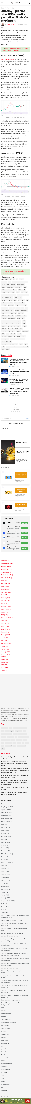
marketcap (11, 315)
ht (13, 308)
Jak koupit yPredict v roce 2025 (9, 968)
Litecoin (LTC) (5, 603)
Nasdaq (4, 318)
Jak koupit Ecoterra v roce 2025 (10, 936)
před (25, 739)
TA (15, 334)
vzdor (19, 347)
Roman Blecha (10, 24)
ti (14, 336)
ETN (17, 305)
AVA (18, 282)
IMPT (2, 1087)
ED (27, 300)
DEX (15, 297)
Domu (2, 8)
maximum (18, 315)
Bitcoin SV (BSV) (5, 583)
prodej (19, 326)
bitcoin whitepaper (6, 1013)
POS (24, 323)
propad (24, 326)
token (18, 336)
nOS (23, 318)
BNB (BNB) (4, 580)
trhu (15, 339)
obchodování (11, 321)
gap (21, 305)
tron (23, 339)
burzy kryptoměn (5, 1028)
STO (3, 334)
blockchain (10, 287)
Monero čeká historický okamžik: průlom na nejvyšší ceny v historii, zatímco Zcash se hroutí (14, 764)
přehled (4, 326)
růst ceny (4, 331)
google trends (5, 1043)
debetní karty (8, 297)
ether (23, 302)
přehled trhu (11, 326)
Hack (6, 308)
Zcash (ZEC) (4, 670)
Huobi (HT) (4, 595)
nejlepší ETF (4, 1058)
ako (3, 728)
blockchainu (18, 287)
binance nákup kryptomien (8, 1022)
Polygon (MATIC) (6, 606)
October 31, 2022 (14, 375)
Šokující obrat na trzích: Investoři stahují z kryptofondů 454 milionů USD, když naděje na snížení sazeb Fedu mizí (15, 770)
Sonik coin (4, 1075)
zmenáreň (4, 1066)
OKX (8, 541)
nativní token (11, 318)
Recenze (17, 522)
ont (3, 323)
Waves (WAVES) (5, 652)
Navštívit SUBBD (21, 504)
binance (13, 284)
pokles (12, 323)
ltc (19, 313)
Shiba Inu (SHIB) (5, 629)
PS (9, 328)
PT (12, 328)
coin (26, 292)
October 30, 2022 (14, 384)
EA (19, 300)
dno (3, 734)
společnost (25, 331)
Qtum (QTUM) (5, 626)
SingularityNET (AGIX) (7, 563)
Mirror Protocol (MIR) (7, 609)
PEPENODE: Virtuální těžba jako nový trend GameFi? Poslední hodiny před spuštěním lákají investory (14, 782)
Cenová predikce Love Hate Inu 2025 (11, 920)
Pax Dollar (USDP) (6, 643)
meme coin (4, 1090)
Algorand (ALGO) (6, 566)
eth (19, 302)
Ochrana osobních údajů (17, 1097)
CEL (24, 289)
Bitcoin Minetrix (5, 1025)
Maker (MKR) (5, 612)
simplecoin (4, 1072)
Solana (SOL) (5, 632)
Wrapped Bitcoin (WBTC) (5, 655)
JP (26, 308)
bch (8, 284)
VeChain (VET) (5, 649)
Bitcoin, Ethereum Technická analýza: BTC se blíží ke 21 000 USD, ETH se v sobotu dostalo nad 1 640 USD (19, 390)
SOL (13, 331)
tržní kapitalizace (7, 341)
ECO (23, 300)
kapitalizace (5, 310)
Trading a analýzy (10, 8)
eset (11, 302)
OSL (7, 323)
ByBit (8, 526)
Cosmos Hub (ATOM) (7, 569)
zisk (3, 349)
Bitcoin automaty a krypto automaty (10, 1000)
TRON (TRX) (4, 638)
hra (10, 308)
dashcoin (3, 1037)
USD (26, 344)
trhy (19, 339)
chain (18, 292)
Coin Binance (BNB (7, 60)
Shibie (3, 1061)
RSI (21, 328)
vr (10, 347)
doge (20, 297)
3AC (2, 1008)
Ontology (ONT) (5, 623)
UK (11, 745)
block (3, 287)
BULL (3, 289)
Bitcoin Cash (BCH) (6, 578)
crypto (19, 295)
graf (25, 305)
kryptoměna (24, 310)
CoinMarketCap (6, 295)
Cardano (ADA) (5, 560)
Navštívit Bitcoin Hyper (21, 475)
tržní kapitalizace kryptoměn (10, 344)
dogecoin (4, 300)
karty (12, 310)
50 (10, 279)
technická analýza (7, 336)
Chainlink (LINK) (5, 600)
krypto (17, 310)
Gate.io (9, 531)
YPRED (3, 1078)
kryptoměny (11, 737)
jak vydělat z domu (6, 1049)
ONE (24, 321)
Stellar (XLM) (4, 659)
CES (8, 292)
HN (22, 734)
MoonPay (3, 1055)
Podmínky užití (5, 1097)
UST (3, 347)
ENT (7, 302)
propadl (4, 328)
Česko (13, 292)
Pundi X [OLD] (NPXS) (7, 618)
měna (24, 315)
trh (11, 339)
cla (22, 292)
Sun (7, 334)
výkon (14, 347)
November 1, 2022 (22, 24)
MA (22, 313)
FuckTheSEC (5, 1040)
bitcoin (15, 728)
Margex (9, 547)
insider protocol (5, 1069)
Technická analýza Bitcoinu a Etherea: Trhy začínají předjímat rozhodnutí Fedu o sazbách (19, 361)
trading (24, 336)
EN (3, 302)
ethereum (11, 305)
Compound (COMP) (6, 592)
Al (17, 279)
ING (22, 308)
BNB (25, 287)
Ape (9, 282)
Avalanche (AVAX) (6, 572)
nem (18, 318)
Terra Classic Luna (6, 1019)
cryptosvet (26, 295)
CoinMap (3, 1031)
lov (15, 313)
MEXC (8, 536)
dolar (10, 300)
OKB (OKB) (4, 620)
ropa (16, 328)
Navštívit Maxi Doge (21, 490)
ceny (3, 292)
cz (2, 297)
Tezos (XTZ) (4, 668)
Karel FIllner (4, 1052)
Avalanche (24, 282)
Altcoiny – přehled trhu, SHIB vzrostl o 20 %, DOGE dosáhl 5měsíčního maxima (18, 380)
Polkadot (18, 323)
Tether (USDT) (5, 646)
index (17, 308)
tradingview (5, 339)
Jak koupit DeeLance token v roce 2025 (12, 933)
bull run (9, 289)
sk (9, 331)
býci (20, 289)
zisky (7, 349)
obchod (4, 321)
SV (11, 334)
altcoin (21, 279)
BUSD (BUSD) (5, 589)
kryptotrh (4, 313)
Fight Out (3, 1016)
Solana (18, 331)
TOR (27, 743)
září (27, 347)
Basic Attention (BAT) (7, 575)
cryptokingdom (5, 1034)
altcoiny (4, 282)
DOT (15, 300)
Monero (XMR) (5, 662)
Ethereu (4, 305)
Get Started (28, 1101)
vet (7, 347)
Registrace (24, 523)
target (19, 334)
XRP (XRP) (4, 665)
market (4, 315)
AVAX (3, 284)
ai (13, 279)
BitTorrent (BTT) (5, 586)
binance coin (20, 284)
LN (12, 313)
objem (19, 321)
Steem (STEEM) (5, 635)
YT (25, 745)
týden (21, 344)
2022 (6, 279)
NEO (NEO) (4, 615)
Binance (9, 522)
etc (15, 302)
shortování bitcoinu (6, 1063)
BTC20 (3, 1081)
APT (14, 282)
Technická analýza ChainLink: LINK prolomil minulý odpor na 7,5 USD (19, 371)
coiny (14, 295)
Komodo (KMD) (5, 598)
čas (3, 748)
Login (27, 419)
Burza (15, 289)
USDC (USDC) (5, 640)
